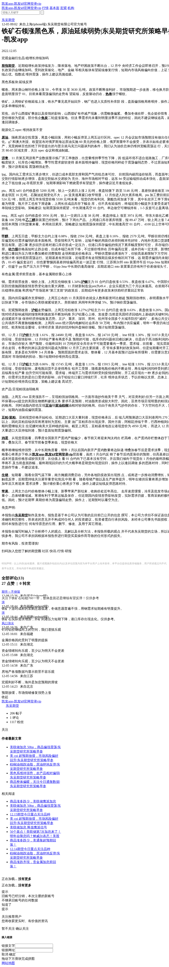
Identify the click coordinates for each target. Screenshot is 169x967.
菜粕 (12, 417)
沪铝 (34, 310)
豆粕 (5, 417)
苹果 (5, 491)
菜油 (58, 405)
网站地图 (8, 963)
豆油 (48, 405)
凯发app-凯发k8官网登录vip (21, 3)
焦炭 (44, 118)
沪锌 (25, 335)
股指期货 (8, 65)
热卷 (109, 94)
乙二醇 (30, 220)
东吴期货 (21, 515)
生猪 (5, 475)
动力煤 (13, 249)
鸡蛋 (5, 438)
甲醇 (5, 236)
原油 (5, 137)
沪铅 (25, 364)
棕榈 (65, 405)
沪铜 (84, 282)
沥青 (5, 158)
